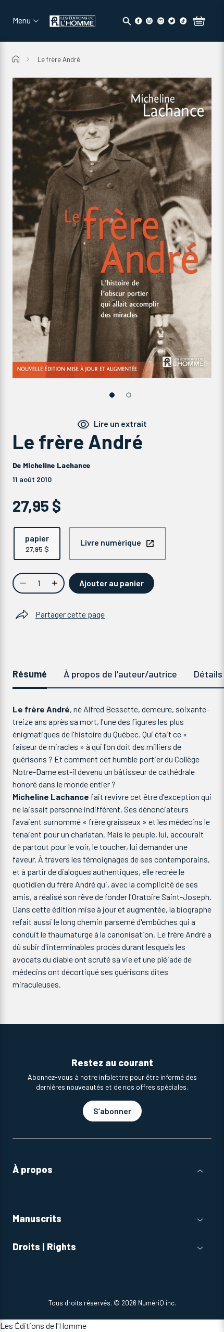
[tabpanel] (112, 847)
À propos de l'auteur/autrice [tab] (120, 674)
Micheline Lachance (57, 465)
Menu (22, 20)
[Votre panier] (199, 22)
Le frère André (59, 59)
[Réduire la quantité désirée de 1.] (22, 583)
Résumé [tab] (30, 674)
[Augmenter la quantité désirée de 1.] (56, 583)
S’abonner (112, 1111)
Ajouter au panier (111, 583)
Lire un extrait (120, 423)
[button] (112, 1169)
